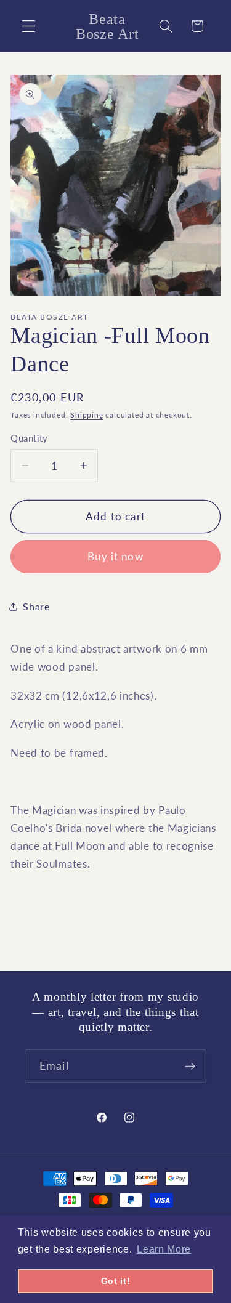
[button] (28, 26)
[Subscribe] (190, 1066)
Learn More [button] (164, 1249)
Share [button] (36, 606)
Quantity (29, 437)
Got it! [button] (116, 1281)
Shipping (86, 415)
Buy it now (115, 556)
